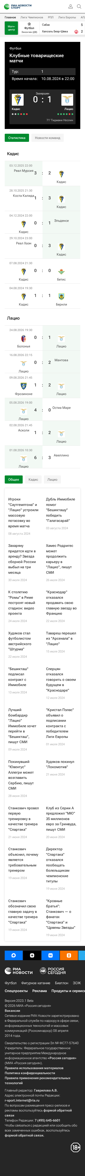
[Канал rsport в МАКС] (14, 955)
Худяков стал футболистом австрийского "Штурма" (19, 641)
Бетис (61, 279)
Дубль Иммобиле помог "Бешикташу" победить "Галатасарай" (60, 510)
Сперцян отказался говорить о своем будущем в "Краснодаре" (61, 679)
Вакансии (12, 1011)
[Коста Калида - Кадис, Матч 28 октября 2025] (24, 114)
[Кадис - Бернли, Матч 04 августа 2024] (12, 114)
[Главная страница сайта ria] (5, 6)
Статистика (17, 138)
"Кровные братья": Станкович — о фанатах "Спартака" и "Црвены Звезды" (60, 914)
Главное (10, 17)
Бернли (61, 304)
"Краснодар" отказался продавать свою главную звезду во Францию (61, 603)
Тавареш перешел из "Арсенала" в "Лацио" (61, 638)
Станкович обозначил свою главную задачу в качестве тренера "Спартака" (23, 911)
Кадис (16, 109)
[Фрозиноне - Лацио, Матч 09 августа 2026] (67, 114)
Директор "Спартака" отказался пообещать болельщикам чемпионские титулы (57, 865)
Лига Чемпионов (32, 17)
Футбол (15, 48)
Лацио (68, 109)
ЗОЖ (77, 983)
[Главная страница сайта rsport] (28, 6)
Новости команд (47, 138)
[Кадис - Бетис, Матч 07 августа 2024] (15, 114)
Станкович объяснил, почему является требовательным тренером (23, 860)
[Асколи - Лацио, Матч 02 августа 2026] (61, 114)
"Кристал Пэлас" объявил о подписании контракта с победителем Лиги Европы (60, 723)
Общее (13, 479)
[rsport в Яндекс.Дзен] (32, 955)
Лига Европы (67, 17)
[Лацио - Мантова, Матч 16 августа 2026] (69, 114)
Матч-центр (11, 28)
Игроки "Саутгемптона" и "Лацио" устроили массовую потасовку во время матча (23, 512)
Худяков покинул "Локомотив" (60, 764)
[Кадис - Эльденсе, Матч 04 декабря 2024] (21, 114)
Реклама (39, 991)
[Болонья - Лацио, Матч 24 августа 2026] (72, 114)
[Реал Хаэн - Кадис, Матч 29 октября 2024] (18, 114)
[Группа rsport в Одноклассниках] (69, 955)
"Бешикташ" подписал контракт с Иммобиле (18, 677)
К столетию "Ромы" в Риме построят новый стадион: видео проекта (21, 603)
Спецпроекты (16, 991)
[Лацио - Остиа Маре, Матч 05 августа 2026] (64, 114)
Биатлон (61, 983)
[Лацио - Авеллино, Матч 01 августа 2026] (58, 114)
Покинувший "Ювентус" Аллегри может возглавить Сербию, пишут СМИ (21, 775)
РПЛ (51, 17)
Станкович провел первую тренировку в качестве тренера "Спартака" (23, 819)
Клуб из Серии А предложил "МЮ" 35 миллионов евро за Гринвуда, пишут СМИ (61, 819)
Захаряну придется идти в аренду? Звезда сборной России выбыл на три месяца (22, 559)
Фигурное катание (35, 983)
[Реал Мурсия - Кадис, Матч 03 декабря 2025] (27, 114)
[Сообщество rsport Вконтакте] (51, 955)
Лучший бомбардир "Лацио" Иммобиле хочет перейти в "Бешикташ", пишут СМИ (22, 726)
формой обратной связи (24, 1135)
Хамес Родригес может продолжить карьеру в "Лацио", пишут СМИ (59, 559)
